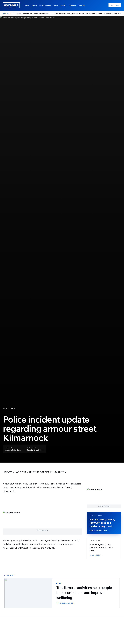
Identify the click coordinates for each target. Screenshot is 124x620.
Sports (34, 5)
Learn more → (96, 555)
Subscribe (114, 5)
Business (72, 5)
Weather (81, 5)
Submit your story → (99, 531)
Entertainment (45, 5)
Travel (55, 5)
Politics (63, 5)
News (27, 5)
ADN (5, 409)
